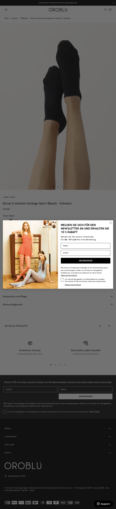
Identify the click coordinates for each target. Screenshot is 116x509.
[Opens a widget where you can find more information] (103, 504)
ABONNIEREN (86, 261)
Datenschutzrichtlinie (69, 275)
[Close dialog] (110, 222)
